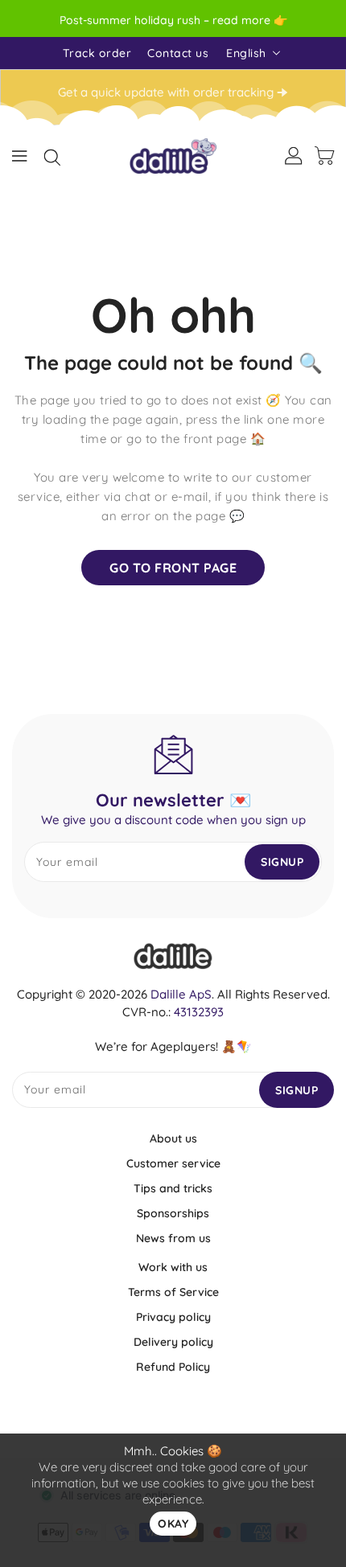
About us (173, 1138)
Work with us (173, 1267)
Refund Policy (173, 1367)
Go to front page (173, 568)
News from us (173, 1238)
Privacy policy (173, 1317)
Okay (173, 1523)
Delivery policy (173, 1342)
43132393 (199, 1011)
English (246, 53)
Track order (97, 53)
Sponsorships (173, 1213)
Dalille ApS (181, 994)
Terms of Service (173, 1292)
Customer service (173, 1163)
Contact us (177, 53)
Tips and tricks (173, 1188)
